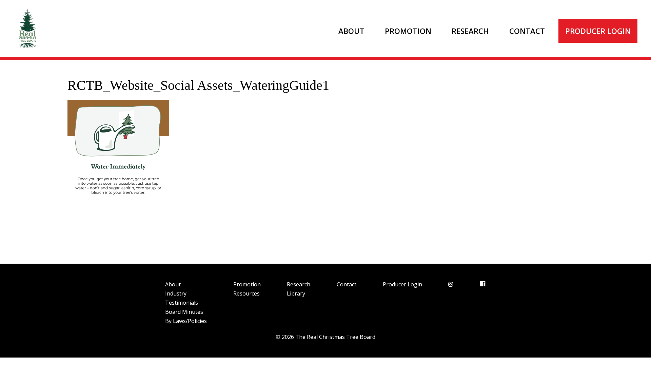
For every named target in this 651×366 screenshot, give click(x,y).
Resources (246, 293)
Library (296, 293)
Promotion (408, 31)
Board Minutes (184, 312)
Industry (175, 293)
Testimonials (181, 302)
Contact (527, 31)
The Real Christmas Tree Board (27, 28)
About (351, 31)
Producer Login (598, 31)
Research (470, 31)
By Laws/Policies (186, 321)
